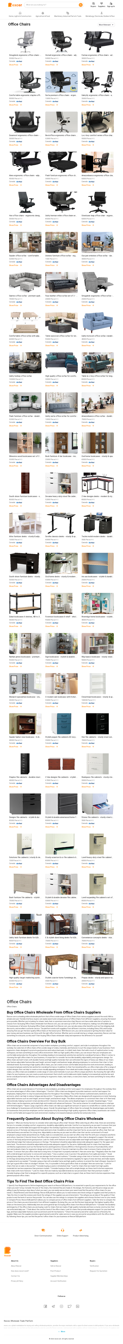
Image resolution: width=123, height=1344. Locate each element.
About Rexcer (16, 1266)
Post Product (55, 1271)
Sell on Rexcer (55, 1266)
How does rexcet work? (20, 1271)
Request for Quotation (98, 1271)
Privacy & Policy (17, 1281)
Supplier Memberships (59, 1276)
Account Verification (58, 1281)
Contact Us (15, 1276)
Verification (94, 1266)
